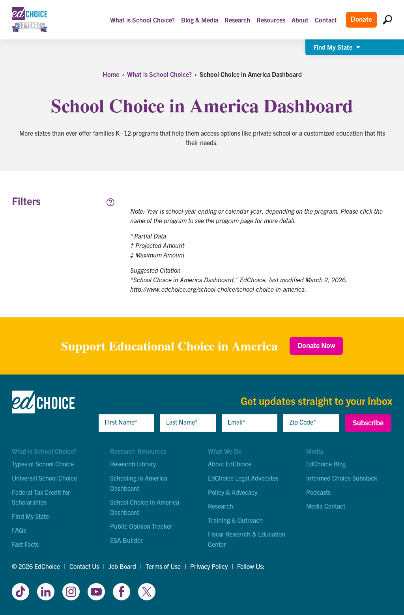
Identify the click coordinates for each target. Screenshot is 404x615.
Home (111, 74)
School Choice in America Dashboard (144, 507)
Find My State (30, 516)
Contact (326, 20)
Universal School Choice (44, 478)
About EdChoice (229, 464)
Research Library (133, 464)
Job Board (122, 566)
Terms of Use (163, 566)
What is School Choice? (159, 74)
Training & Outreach (235, 520)
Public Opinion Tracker (141, 526)
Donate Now (316, 345)
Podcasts (318, 492)
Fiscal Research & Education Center (246, 539)
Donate (361, 19)
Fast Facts (25, 544)
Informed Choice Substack (341, 478)
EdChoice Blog (326, 464)
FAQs (19, 530)
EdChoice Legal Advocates (243, 478)
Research (220, 506)
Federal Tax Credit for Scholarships (41, 497)
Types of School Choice (43, 464)
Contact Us (84, 566)
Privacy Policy (209, 566)
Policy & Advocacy (232, 492)
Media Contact (325, 506)
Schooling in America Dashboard (138, 483)
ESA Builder (126, 540)
